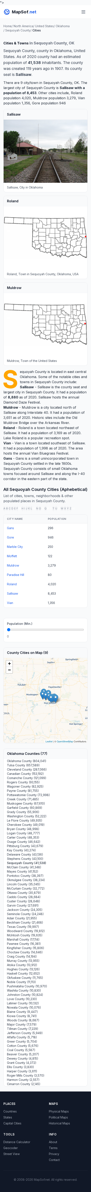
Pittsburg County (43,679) (25, 846)
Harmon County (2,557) (23, 1079)
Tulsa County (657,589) (23, 765)
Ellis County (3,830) (20, 1067)
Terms (53, 1148)
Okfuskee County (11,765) (25, 977)
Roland (76, 93)
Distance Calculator (16, 1142)
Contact (54, 1160)
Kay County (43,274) (21, 850)
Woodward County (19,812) (26, 931)
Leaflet (49, 741)
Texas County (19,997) (23, 926)
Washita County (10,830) (24, 990)
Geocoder (10, 1148)
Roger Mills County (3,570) (25, 1075)
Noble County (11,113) (21, 982)
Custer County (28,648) (23, 901)
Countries (10, 1111)
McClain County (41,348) (24, 867)
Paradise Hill (15, 575)
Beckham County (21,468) (25, 922)
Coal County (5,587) (21, 1050)
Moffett (12, 556)
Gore (36, 103)
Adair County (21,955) (22, 918)
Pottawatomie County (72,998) (28, 795)
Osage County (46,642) (23, 841)
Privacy (54, 1154)
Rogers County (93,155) (23, 782)
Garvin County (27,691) (23, 905)
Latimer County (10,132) (23, 1003)
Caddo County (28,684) (24, 897)
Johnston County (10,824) (25, 994)
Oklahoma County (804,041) (26, 761)
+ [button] (9, 663)
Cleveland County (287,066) (27, 769)
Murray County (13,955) (23, 960)
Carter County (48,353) (23, 837)
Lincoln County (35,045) (23, 884)
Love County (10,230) (22, 999)
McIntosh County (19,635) (25, 935)
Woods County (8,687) (23, 1020)
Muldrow (40, 98)
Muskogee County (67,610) (26, 803)
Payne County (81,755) (23, 790)
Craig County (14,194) (22, 956)
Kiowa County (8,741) (22, 1016)
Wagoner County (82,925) (25, 786)
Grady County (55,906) (23, 812)
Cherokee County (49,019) (26, 824)
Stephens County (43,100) (25, 858)
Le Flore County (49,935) (24, 820)
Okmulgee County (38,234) (26, 880)
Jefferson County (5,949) (25, 1033)
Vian (81, 98)
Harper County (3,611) (22, 1071)
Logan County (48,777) (23, 833)
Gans (7, 458)
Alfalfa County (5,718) (22, 1037)
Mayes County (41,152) (22, 871)
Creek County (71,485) (23, 799)
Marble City (15, 547)
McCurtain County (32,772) (26, 888)
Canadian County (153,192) (25, 773)
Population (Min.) (19, 623)
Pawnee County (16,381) (24, 943)
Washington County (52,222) (27, 816)
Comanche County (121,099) (26, 778)
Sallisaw (67, 88)
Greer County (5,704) (22, 1041)
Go (79, 636)
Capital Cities (12, 1123)
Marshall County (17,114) (23, 939)
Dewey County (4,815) (22, 1058)
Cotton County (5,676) (23, 1045)
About (53, 1142)
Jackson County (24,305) (25, 909)
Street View (11, 1154)
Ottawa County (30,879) (24, 892)
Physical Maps (59, 1111)
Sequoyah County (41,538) (26, 863)
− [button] (9, 670)
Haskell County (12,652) (23, 973)
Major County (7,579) (22, 1024)
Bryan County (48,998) (23, 829)
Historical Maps (59, 1123)
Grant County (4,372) (21, 1062)
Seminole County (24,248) (25, 914)
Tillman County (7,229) (22, 1028)
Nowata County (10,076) (24, 1007)
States (7, 1117)
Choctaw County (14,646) (25, 952)
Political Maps (58, 1117)
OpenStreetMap (65, 741)
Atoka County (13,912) (22, 965)
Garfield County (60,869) (24, 807)
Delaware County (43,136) (25, 854)
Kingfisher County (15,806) (25, 948)
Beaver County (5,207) (23, 1054)
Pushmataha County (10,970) (27, 986)
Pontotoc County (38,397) (25, 875)
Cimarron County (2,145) (23, 1084)
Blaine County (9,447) (22, 1011)
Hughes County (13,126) (23, 969)
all (73, 508)
